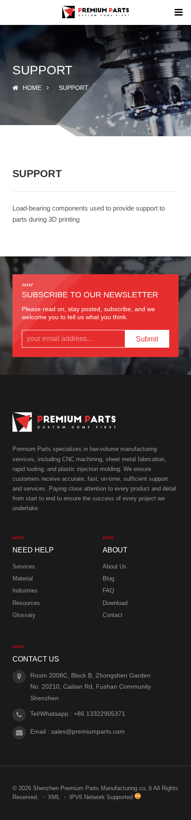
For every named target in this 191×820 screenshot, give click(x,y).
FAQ (108, 590)
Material (22, 578)
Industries (25, 590)
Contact (113, 615)
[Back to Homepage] (95, 12)
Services (23, 566)
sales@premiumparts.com (88, 731)
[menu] (179, 12)
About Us (115, 566)
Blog (108, 578)
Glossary (24, 615)
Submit (147, 339)
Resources (26, 603)
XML (54, 797)
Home (32, 87)
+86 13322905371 (99, 713)
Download (115, 603)
